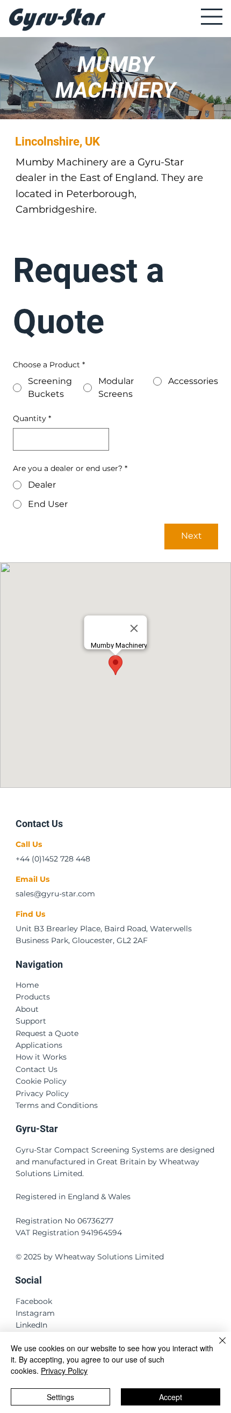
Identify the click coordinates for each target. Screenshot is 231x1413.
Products (33, 997)
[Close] (216, 1347)
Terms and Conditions (57, 1105)
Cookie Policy (41, 1081)
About (27, 1009)
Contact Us (36, 1069)
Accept (170, 1397)
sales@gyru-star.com (55, 893)
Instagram (35, 1313)
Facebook (34, 1301)
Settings (60, 1397)
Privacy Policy (42, 1093)
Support (31, 1021)
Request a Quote (47, 1033)
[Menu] (211, 16)
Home (27, 985)
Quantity (32, 418)
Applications (39, 1045)
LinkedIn (31, 1325)
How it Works (41, 1057)
